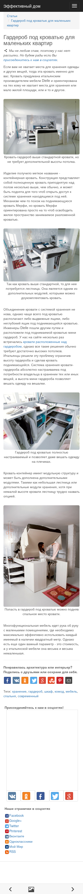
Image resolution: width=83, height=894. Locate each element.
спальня (9, 696)
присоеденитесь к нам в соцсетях (30, 59)
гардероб (35, 691)
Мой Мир (16, 846)
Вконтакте (16, 836)
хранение (19, 691)
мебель (71, 691)
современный (28, 696)
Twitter (14, 825)
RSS (12, 851)
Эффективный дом (21, 6)
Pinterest (15, 831)
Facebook (16, 815)
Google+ (15, 820)
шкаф (48, 691)
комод (59, 691)
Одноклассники (21, 841)
